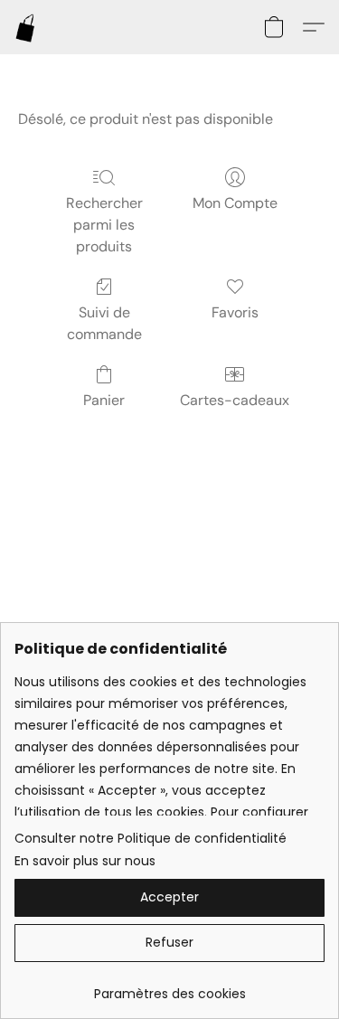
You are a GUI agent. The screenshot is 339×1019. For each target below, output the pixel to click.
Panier (104, 400)
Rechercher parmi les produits (104, 224)
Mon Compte (235, 202)
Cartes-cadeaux (234, 400)
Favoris (235, 312)
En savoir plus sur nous (84, 861)
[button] (26, 27)
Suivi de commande (104, 323)
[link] (169, 987)
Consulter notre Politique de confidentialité (150, 838)
